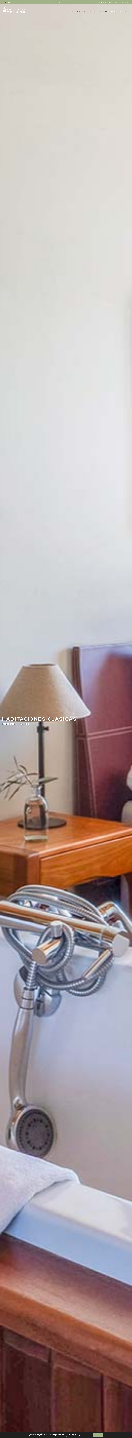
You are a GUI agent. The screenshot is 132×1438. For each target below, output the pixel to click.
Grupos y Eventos (119, 11)
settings (85, 1436)
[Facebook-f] (55, 2)
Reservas (124, 2)
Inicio (71, 11)
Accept (98, 1435)
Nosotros (113, 2)
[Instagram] (59, 2)
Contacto (102, 2)
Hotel (80, 11)
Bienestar (102, 11)
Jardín (91, 11)
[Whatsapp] (64, 2)
